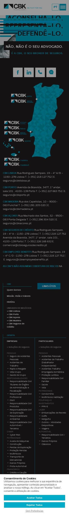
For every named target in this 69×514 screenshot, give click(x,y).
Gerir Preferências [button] (34, 510)
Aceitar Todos (34, 497)
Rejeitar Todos (34, 505)
